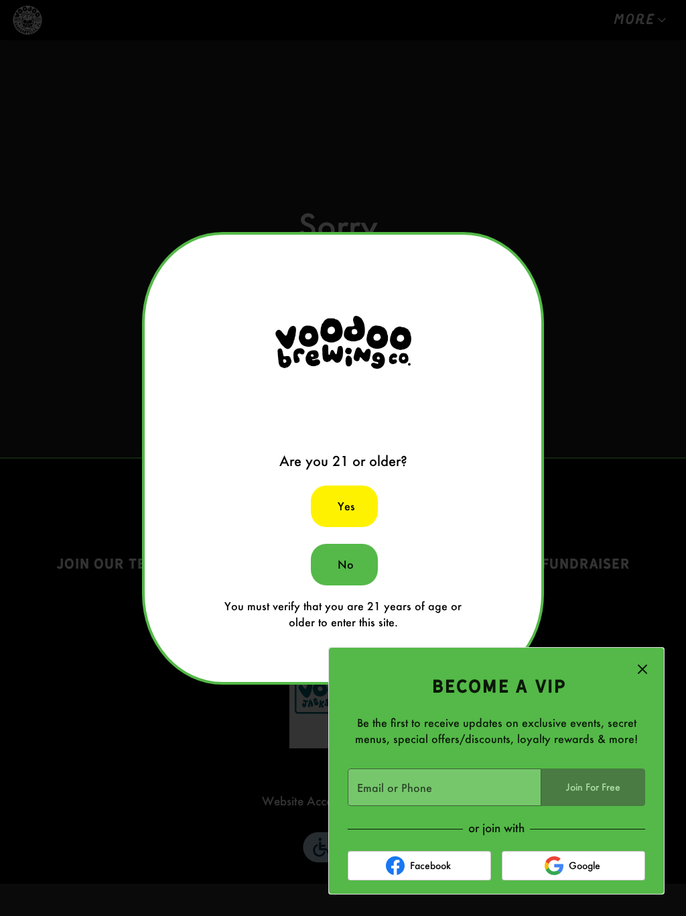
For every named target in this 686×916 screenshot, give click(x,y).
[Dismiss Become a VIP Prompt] (642, 669)
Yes (346, 506)
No (346, 564)
